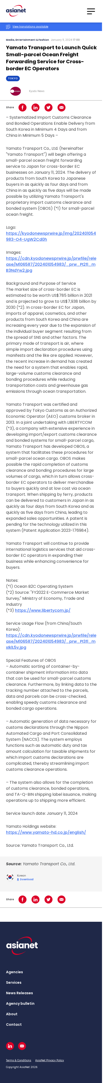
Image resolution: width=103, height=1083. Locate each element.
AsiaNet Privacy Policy (49, 1060)
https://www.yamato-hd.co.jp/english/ (46, 832)
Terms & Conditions (18, 1060)
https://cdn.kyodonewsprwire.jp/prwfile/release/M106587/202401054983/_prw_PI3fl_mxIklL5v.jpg (51, 641)
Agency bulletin (20, 1003)
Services (14, 982)
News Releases (19, 993)
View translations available (30, 26)
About (12, 1014)
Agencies (14, 972)
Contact (14, 1024)
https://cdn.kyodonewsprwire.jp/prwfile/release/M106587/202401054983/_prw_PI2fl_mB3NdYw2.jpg (51, 264)
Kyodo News (36, 91)
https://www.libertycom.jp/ (42, 610)
